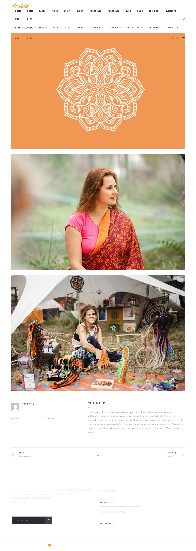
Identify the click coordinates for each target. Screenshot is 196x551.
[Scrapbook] (98, 333)
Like (16, 418)
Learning (171, 452)
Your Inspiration (108, 490)
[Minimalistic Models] (98, 212)
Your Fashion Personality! (112, 511)
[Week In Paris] (98, 91)
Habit (22, 452)
